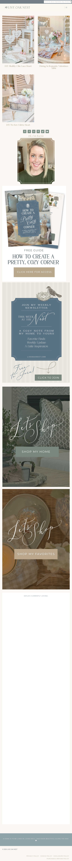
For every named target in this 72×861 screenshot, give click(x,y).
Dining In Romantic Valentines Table (53, 67)
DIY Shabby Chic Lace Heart (18, 66)
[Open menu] (66, 7)
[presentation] (18, 39)
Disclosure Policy (61, 856)
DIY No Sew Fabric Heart (18, 124)
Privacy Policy (33, 856)
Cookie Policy (46, 856)
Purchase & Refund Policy (58, 858)
